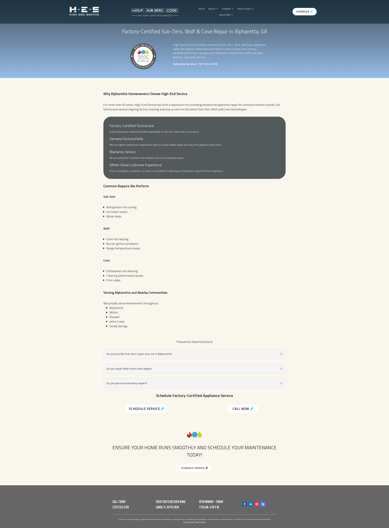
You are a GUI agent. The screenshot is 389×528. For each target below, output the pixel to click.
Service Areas (244, 8)
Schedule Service (144, 408)
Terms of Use (188, 522)
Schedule (226, 8)
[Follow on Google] (262, 504)
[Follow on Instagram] (256, 504)
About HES (224, 15)
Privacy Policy (200, 522)
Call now (241, 408)
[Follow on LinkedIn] (250, 504)
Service (211, 8)
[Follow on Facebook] (244, 504)
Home (202, 8)
